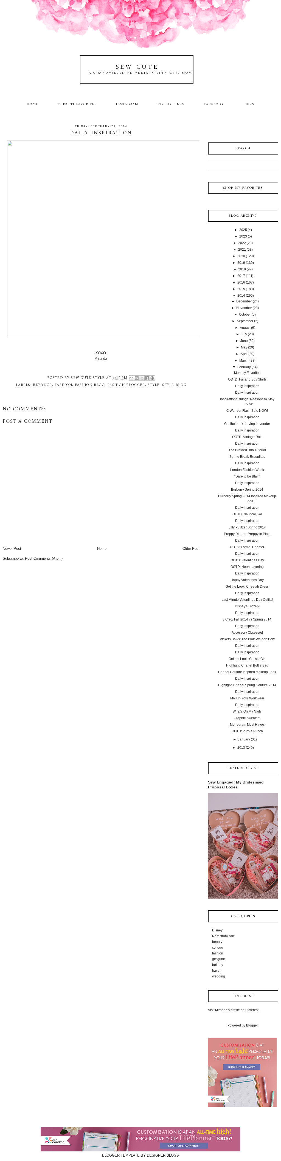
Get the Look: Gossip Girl (247, 659)
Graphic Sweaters (247, 718)
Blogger (252, 1025)
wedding (218, 976)
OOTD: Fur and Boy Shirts (247, 379)
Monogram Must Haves (247, 725)
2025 (243, 230)
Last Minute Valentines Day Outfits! (247, 600)
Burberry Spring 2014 (247, 489)
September (245, 321)
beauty (217, 942)
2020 (241, 256)
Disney (217, 930)
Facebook (214, 104)
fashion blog (90, 385)
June (244, 341)
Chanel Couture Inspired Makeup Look (247, 672)
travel (216, 971)
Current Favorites (77, 104)
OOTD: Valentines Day (247, 560)
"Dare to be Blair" (247, 476)
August (245, 328)
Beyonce (42, 385)
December (244, 301)
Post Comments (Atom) (44, 558)
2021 (242, 249)
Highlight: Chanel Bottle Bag (247, 665)
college (217, 948)
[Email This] (131, 378)
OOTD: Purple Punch (247, 731)
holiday (217, 965)
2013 (241, 748)
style (154, 385)
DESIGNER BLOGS (163, 1155)
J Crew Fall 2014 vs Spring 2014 (247, 619)
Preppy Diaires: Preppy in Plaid (247, 534)
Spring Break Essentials (247, 457)
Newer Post (12, 549)
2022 (242, 243)
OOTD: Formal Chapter (247, 547)
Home (32, 104)
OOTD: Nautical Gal (247, 514)
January (244, 739)
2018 (242, 269)
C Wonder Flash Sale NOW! (247, 411)
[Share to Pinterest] (152, 378)
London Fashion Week (247, 470)
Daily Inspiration (247, 386)
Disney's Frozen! (247, 606)
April (244, 354)
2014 (241, 296)
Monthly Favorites (247, 373)
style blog (174, 385)
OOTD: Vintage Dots (247, 437)
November (244, 308)
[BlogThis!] (136, 378)
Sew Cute (137, 67)
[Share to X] (142, 378)
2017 (241, 276)
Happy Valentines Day (247, 580)
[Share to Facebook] (147, 378)
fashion (63, 385)
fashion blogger (126, 385)
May (244, 347)
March (244, 360)
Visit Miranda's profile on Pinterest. (233, 1010)
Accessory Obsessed (247, 632)
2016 (241, 282)
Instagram (127, 104)
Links (249, 104)
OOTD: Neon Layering (247, 567)
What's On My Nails (247, 711)
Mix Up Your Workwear (247, 698)
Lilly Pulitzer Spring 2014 (247, 527)
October (245, 314)
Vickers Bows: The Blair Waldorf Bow (247, 639)
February (244, 367)
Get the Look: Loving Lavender (247, 424)
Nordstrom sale (223, 936)
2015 (241, 289)
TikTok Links (171, 104)
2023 (243, 236)
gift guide (219, 959)
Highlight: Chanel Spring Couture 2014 (247, 685)
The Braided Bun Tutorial (247, 450)
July (244, 334)
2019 (241, 263)
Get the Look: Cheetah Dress (247, 586)
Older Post (190, 549)
